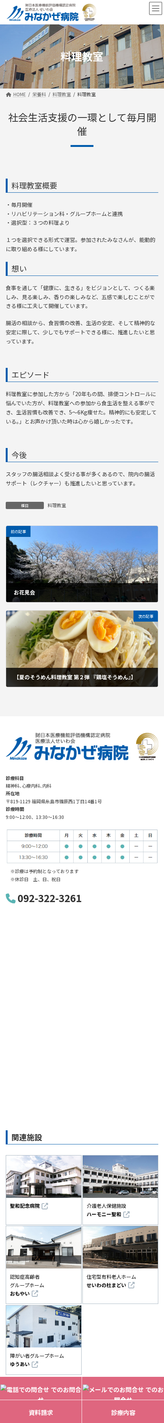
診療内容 (123, 1412)
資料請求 (41, 1412)
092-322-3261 (50, 898)
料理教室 (57, 505)
